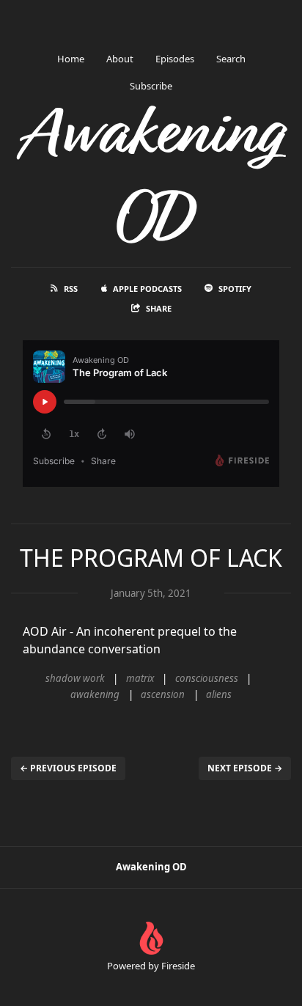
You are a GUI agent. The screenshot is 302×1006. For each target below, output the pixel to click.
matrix (140, 678)
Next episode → (244, 768)
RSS (71, 288)
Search (231, 58)
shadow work (75, 678)
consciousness (206, 678)
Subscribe (151, 85)
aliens (219, 694)
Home (70, 58)
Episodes (174, 58)
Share (159, 308)
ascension (163, 694)
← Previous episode (68, 768)
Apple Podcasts (147, 288)
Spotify (234, 288)
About (119, 58)
